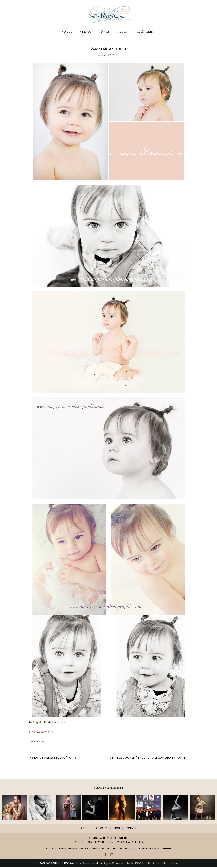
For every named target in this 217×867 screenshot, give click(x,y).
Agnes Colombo (113, 863)
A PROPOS (102, 828)
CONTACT (131, 828)
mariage (122, 842)
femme (111, 842)
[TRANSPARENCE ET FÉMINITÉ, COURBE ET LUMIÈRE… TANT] (122, 807)
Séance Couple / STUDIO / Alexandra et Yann (147, 757)
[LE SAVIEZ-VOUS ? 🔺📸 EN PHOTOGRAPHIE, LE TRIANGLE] (175, 807)
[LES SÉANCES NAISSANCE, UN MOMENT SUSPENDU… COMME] (41, 807)
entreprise (137, 842)
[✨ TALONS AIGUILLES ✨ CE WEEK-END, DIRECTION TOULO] (202, 807)
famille (100, 842)
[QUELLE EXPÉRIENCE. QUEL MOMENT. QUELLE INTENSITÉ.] (149, 807)
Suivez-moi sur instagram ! (108, 787)
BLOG (117, 828)
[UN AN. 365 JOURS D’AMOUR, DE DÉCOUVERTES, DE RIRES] (14, 807)
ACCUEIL (85, 828)
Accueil (67, 32)
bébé (90, 842)
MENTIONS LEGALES (140, 863)
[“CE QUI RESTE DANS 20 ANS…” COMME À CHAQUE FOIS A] (68, 807)
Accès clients (146, 32)
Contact (123, 32)
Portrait (62, 722)
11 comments (41, 731)
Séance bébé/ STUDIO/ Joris (54, 757)
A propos (85, 32)
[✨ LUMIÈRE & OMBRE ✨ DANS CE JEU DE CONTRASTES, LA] (95, 807)
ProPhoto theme (168, 863)
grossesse (79, 842)
